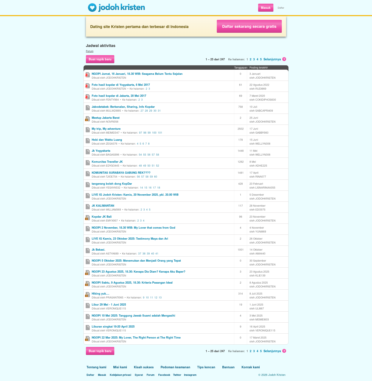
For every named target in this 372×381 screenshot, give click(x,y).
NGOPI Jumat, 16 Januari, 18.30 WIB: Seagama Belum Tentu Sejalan (137, 74)
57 (153, 154)
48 (140, 165)
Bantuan (228, 367)
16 (150, 187)
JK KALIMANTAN (103, 205)
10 (147, 297)
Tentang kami (96, 367)
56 (148, 154)
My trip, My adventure (106, 128)
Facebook (164, 375)
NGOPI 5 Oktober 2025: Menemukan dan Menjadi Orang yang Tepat (136, 260)
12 (155, 297)
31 (159, 110)
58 (157, 154)
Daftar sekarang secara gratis (249, 26)
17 (154, 187)
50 (148, 165)
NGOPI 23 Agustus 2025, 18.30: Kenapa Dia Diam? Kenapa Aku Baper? (138, 271)
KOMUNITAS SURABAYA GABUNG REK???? (121, 172)
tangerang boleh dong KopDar (112, 183)
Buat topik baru (100, 59)
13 (160, 297)
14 (141, 187)
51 (153, 165)
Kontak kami (251, 367)
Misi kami (120, 367)
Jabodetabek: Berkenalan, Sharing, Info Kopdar (123, 107)
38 (144, 253)
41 (156, 253)
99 (149, 132)
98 (144, 132)
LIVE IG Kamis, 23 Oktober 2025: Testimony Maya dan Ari (130, 238)
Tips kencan (206, 367)
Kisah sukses (144, 367)
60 (155, 176)
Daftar (281, 7)
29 (150, 110)
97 (140, 132)
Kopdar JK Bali (102, 216)
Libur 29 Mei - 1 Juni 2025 (109, 304)
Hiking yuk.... (100, 293)
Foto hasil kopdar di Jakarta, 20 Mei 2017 (119, 96)
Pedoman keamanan (175, 367)
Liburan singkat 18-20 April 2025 (113, 326)
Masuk (266, 7)
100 (154, 132)
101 (160, 132)
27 (142, 110)
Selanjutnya (272, 59)
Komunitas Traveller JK (107, 161)
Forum (89, 51)
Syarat (139, 375)
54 (140, 154)
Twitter (177, 375)
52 (157, 165)
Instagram (190, 375)
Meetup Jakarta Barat (105, 118)
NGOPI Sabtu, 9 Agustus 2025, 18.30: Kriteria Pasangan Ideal (132, 282)
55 (144, 154)
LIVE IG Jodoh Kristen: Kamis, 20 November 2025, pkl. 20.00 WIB (135, 194)
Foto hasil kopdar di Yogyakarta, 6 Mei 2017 (121, 85)
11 (151, 297)
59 (151, 176)
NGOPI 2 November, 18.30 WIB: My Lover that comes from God (133, 227)
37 (139, 253)
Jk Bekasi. (98, 249)
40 (152, 253)
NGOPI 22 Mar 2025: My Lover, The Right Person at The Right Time (136, 337)
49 (144, 165)
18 (158, 187)
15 (145, 187)
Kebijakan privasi (120, 375)
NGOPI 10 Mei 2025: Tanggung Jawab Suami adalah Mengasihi (133, 315)
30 (155, 110)
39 (148, 253)
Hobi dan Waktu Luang (107, 139)
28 (146, 110)
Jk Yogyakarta (101, 150)
